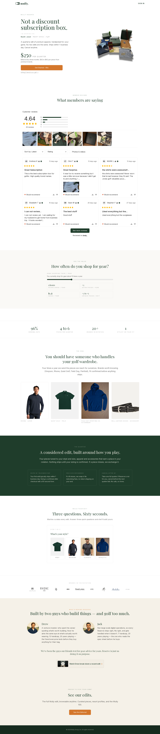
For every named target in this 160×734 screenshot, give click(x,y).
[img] (39, 161)
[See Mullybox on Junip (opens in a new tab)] (85, 235)
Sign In (141, 3)
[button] (54, 117)
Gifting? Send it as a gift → (29, 72)
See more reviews (80, 230)
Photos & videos (78, 152)
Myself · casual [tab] (26, 37)
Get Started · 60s (41, 68)
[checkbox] (80, 151)
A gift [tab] (48, 37)
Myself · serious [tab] (38, 37)
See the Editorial (80, 712)
